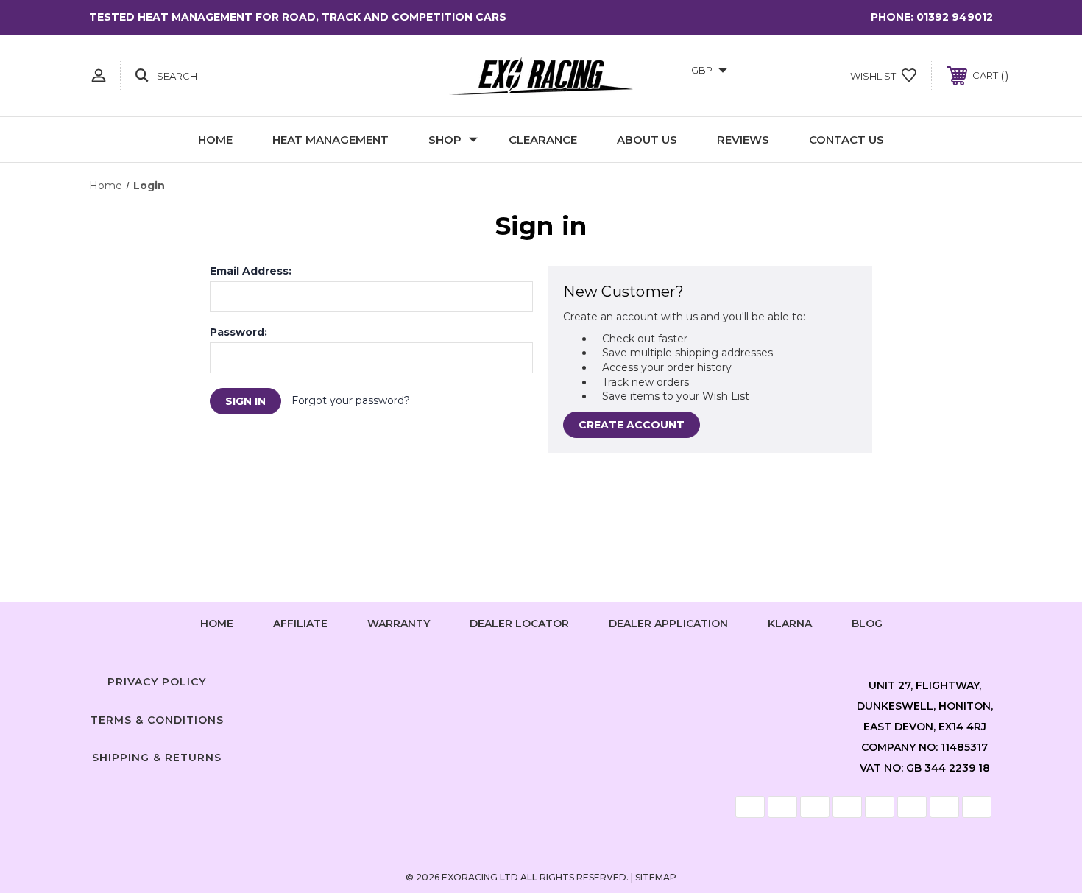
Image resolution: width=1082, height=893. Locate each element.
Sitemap (655, 877)
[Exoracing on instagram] (541, 679)
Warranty (398, 623)
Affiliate (300, 623)
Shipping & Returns (157, 757)
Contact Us (846, 140)
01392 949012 (954, 17)
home (216, 623)
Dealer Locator (519, 623)
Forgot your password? (350, 400)
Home (215, 140)
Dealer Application (668, 623)
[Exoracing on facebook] (497, 679)
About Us (647, 140)
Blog (867, 623)
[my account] (98, 75)
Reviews (743, 140)
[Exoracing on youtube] (585, 679)
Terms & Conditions (157, 720)
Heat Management (330, 140)
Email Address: (250, 271)
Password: (238, 332)
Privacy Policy (156, 681)
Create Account (632, 424)
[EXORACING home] (541, 75)
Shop (445, 140)
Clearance (543, 140)
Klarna (790, 623)
